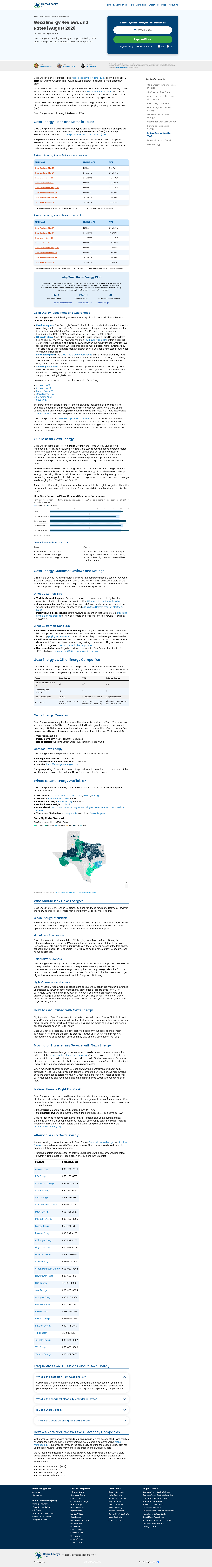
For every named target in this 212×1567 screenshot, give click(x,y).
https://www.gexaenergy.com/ (62, 764)
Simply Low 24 (43, 388)
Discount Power (77, 1508)
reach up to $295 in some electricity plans (76, 651)
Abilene (52, 799)
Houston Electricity (116, 1492)
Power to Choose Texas (153, 1504)
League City (71, 813)
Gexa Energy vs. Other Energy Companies (161, 97)
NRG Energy (41, 1283)
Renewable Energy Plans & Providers (158, 1520)
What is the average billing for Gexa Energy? (63, 1420)
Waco (81, 807)
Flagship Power (43, 1247)
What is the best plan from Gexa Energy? (61, 1377)
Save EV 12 (41, 400)
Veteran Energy (43, 1354)
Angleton (101, 813)
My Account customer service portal (68, 1055)
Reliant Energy (42, 1319)
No (171, 47)
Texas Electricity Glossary (153, 1523)
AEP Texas (36, 1510)
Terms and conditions (92, 1562)
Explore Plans (142, 39)
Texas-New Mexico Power (43, 1513)
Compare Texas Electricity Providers (158, 1495)
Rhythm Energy (43, 1326)
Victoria (78, 796)
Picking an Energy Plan (152, 1501)
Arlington (89, 807)
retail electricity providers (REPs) (88, 78)
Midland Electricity (116, 1511)
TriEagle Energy (43, 1340)
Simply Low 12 (43, 385)
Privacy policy (39, 1562)
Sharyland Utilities (39, 1519)
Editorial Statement (63, 303)
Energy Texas (42, 1226)
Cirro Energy (41, 1198)
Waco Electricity (115, 1508)
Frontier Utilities (43, 1255)
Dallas (55, 807)
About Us (173, 5)
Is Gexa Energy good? (49, 1410)
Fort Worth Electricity (117, 1498)
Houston (62, 801)
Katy (70, 801)
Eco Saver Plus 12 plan (96, 340)
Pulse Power (41, 1312)
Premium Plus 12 (44, 397)
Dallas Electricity (115, 1495)
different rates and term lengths (103, 601)
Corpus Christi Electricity (118, 1514)
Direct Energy (42, 1212)
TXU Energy (41, 1347)
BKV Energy (41, 1176)
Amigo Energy (42, 1169)
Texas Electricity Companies (49, 16)
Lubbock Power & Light (41, 1516)
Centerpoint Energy (40, 1504)
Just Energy (41, 1290)
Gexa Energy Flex (45, 394)
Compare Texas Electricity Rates (156, 1492)
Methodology (103, 303)
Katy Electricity (114, 1501)
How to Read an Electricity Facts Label (159, 1511)
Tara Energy (41, 1333)
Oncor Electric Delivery (42, 1507)
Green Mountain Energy (101, 1142)
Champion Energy (44, 1183)
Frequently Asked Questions (160, 140)
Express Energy (43, 1233)
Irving (74, 807)
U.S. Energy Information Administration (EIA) (83, 135)
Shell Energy (75, 1536)
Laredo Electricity (115, 1504)
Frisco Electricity (115, 1517)
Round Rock (110, 807)
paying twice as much (59, 636)
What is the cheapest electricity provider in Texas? (66, 1399)
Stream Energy (76, 1539)
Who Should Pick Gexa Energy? (158, 116)
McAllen (70, 796)
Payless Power (42, 1304)
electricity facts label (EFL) (47, 1127)
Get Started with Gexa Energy (161, 122)
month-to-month (43, 414)
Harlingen (96, 796)
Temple (99, 807)
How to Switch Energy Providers (156, 1498)
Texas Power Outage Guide (154, 1514)
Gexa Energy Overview (158, 103)
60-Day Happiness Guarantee (74, 419)
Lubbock (66, 804)
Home (36, 16)
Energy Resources (157, 5)
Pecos (93, 813)
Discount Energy (43, 1219)
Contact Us (37, 1495)
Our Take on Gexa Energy (159, 92)
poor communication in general (75, 645)
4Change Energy (44, 1240)
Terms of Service (84, 303)
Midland (121, 807)
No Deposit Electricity (152, 1508)
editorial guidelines (121, 67)
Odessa (40, 810)
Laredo (86, 796)
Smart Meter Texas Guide (153, 1517)
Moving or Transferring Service (158, 127)
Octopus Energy (43, 1297)
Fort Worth (64, 807)
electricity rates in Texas (98, 92)
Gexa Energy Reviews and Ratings (159, 109)
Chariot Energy (43, 1190)
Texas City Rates (138, 5)
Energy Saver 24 (44, 391)
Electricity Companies (116, 5)
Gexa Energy (41, 1262)
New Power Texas (44, 1276)
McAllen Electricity (116, 1520)
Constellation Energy (46, 1205)
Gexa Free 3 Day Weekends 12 (76, 355)
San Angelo (63, 799)
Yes (162, 47)
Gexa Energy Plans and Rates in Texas (161, 86)
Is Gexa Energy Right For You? (159, 134)
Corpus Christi (57, 796)
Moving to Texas (150, 1526)
